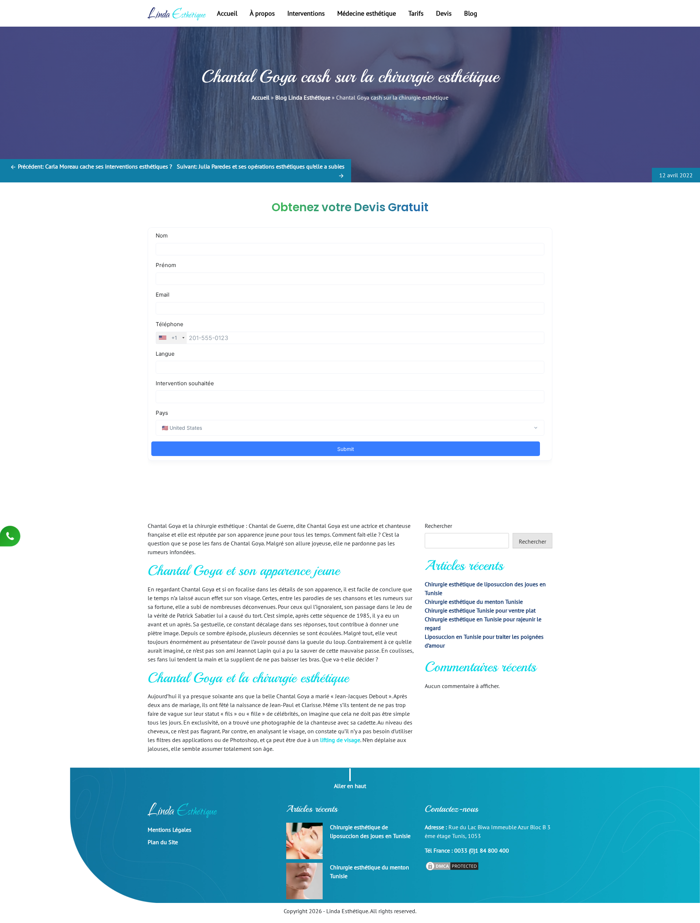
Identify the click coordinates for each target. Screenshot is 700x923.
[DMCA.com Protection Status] (452, 865)
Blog (470, 13)
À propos (262, 13)
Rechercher (438, 525)
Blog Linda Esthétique (302, 97)
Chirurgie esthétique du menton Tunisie (474, 601)
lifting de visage (340, 740)
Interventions (306, 13)
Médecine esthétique (366, 13)
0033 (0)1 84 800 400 (481, 850)
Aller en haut (350, 785)
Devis (444, 13)
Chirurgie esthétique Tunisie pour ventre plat (480, 610)
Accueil (227, 13)
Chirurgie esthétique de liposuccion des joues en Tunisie (370, 831)
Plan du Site (163, 842)
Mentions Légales (169, 829)
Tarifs (416, 13)
